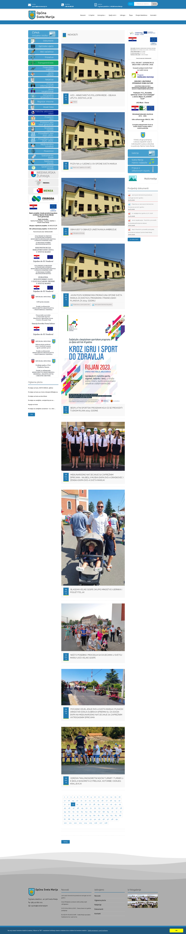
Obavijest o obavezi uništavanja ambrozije (93, 229)
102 (75, 823)
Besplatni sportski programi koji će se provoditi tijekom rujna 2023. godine (96, 409)
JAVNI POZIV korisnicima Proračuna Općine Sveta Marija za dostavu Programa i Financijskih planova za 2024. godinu (96, 298)
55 (108, 808)
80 (94, 815)
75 (73, 815)
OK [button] (176, 930)
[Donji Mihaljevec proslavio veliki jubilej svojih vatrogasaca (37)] (153, 904)
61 (73, 812)
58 (121, 808)
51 (91, 808)
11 (99, 797)
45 (65, 808)
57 (117, 808)
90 (78, 819)
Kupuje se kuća (33, 404)
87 (65, 819)
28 (111, 801)
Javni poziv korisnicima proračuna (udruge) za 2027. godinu (140, 197)
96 (104, 819)
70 (112, 812)
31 (65, 804)
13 (107, 797)
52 (95, 808)
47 (73, 808)
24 (94, 801)
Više (31, 414)
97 (108, 819)
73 (65, 815)
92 (86, 819)
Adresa (100, 4)
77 (82, 815)
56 (112, 808)
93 (91, 819)
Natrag (66, 842)
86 (120, 815)
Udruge (122, 15)
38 (94, 804)
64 (86, 812)
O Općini (91, 15)
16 (119, 797)
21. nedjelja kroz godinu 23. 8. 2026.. (140, 215)
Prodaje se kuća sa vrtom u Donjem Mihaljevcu (43, 392)
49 (82, 808)
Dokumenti (98, 909)
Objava (75, 101)
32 (69, 804)
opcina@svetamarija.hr (39, 6)
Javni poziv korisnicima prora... (103, 304)
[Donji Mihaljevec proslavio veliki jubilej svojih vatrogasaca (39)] (133, 904)
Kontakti (153, 15)
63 (82, 812)
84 (111, 815)
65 (91, 812)
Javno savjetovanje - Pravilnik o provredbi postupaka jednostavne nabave (142, 223)
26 (102, 801)
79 (90, 815)
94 (95, 819)
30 (119, 801)
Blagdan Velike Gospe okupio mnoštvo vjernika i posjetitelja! (96, 590)
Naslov (131, 4)
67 (99, 812)
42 (111, 804)
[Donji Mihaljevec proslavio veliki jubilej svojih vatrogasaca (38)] (143, 904)
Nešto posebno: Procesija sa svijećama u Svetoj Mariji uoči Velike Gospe (96, 656)
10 (95, 797)
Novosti (83, 15)
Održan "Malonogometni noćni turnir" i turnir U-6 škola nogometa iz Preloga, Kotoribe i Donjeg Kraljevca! (97, 781)
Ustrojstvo (101, 15)
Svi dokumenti (134, 239)
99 (117, 819)
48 (78, 808)
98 (112, 819)
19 (73, 801)
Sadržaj (154, 4)
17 (65, 801)
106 (95, 823)
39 (98, 804)
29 (115, 801)
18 (69, 801)
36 (86, 804)
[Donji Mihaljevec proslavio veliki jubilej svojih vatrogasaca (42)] (133, 898)
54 (104, 808)
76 (77, 815)
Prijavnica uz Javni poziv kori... (82, 304)
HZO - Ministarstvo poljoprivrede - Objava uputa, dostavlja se (93, 96)
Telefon (67, 4)
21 (81, 801)
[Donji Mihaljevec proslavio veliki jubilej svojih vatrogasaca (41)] (143, 898)
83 (107, 815)
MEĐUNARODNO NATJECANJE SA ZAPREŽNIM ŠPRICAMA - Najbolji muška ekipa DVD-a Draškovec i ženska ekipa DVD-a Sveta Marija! (97, 477)
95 (99, 819)
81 (99, 815)
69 (108, 812)
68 (104, 812)
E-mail (34, 4)
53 (99, 808)
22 (85, 801)
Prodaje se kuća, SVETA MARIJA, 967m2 (40, 388)
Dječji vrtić (112, 15)
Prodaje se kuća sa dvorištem (37, 396)
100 (65, 823)
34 (77, 804)
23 (90, 801)
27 (107, 801)
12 (103, 797)
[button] (97, 930)
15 (115, 797)
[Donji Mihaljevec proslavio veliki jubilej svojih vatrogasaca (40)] (153, 898)
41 (107, 804)
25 (98, 801)
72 (120, 812)
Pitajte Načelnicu (141, 15)
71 (116, 812)
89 (73, 819)
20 (77, 801)
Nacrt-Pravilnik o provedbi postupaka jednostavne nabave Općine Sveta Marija (141, 232)
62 (78, 812)
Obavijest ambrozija (78, 233)
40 (103, 804)
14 (111, 797)
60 (69, 812)
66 (95, 812)
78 (86, 815)
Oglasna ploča (100, 900)
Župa (131, 15)
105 (90, 823)
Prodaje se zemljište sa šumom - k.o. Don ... (42, 408)
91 (82, 819)
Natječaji (97, 905)
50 (87, 808)
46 (69, 808)
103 (80, 823)
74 (69, 815)
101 (70, 823)
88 (69, 819)
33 (73, 804)
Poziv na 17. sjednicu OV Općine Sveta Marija (93, 164)
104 (85, 823)
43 (115, 804)
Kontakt (97, 914)
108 (106, 823)
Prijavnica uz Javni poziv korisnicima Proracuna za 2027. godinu (140, 206)
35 (81, 804)
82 (103, 815)
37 (90, 804)
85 (116, 815)
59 (65, 812)
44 (120, 804)
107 (100, 823)
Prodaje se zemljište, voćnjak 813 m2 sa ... (41, 400)
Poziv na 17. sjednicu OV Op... (82, 167)
